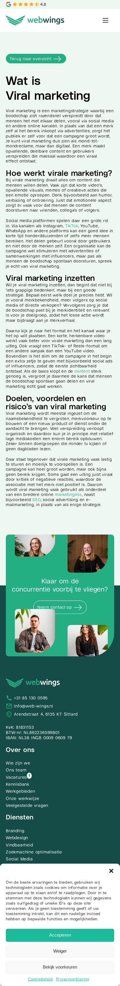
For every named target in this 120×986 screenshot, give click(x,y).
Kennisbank (17, 784)
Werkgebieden (20, 791)
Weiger (60, 951)
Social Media (19, 859)
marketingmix (68, 494)
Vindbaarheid (19, 845)
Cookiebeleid (40, 979)
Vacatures (16, 777)
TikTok (71, 226)
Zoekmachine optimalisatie (34, 852)
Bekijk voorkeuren (60, 966)
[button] (111, 871)
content (82, 371)
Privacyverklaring (72, 979)
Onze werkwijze (22, 798)
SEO (36, 499)
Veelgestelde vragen (27, 805)
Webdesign (17, 837)
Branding (15, 830)
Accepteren (60, 935)
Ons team (16, 770)
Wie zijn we (18, 763)
